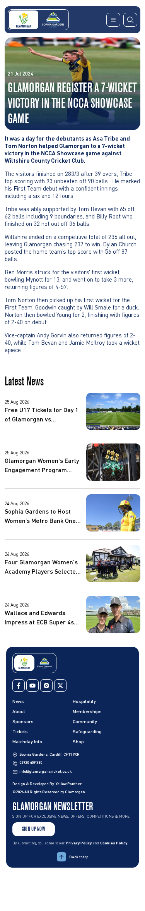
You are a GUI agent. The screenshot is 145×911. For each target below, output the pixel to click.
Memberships (87, 711)
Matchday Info (27, 741)
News (18, 701)
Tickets (20, 731)
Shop (78, 741)
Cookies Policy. (114, 843)
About (18, 711)
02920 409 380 (30, 762)
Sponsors (23, 721)
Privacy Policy (79, 843)
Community (85, 721)
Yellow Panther (69, 783)
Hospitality (84, 701)
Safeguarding (87, 731)
